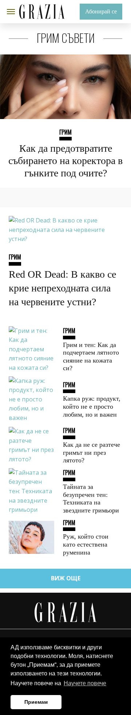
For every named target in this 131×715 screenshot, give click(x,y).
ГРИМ (65, 132)
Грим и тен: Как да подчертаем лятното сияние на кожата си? (91, 356)
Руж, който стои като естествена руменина (85, 544)
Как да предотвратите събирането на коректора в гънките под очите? (65, 160)
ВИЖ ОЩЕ (65, 578)
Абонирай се (101, 11)
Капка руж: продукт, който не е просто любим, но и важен (91, 406)
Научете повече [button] (85, 683)
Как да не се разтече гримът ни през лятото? (91, 452)
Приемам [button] (36, 702)
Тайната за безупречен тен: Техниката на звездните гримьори (91, 498)
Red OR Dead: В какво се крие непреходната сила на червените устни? (62, 288)
